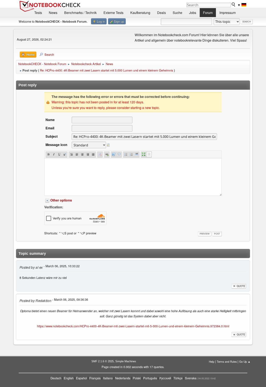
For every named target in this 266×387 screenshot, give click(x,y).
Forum (208, 12)
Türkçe (178, 378)
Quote (241, 286)
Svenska (190, 378)
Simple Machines (125, 361)
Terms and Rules (227, 362)
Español (81, 378)
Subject (52, 136)
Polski (137, 378)
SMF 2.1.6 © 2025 (102, 361)
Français (95, 378)
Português (150, 378)
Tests (38, 12)
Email (50, 128)
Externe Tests (113, 12)
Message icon (56, 144)
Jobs (192, 12)
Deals (161, 12)
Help (211, 362)
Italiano (108, 378)
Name (50, 119)
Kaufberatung (140, 12)
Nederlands (122, 378)
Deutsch (55, 378)
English (69, 378)
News (53, 12)
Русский (165, 378)
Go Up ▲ (244, 362)
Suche (177, 12)
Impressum (227, 12)
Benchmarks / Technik (80, 12)
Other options (61, 200)
